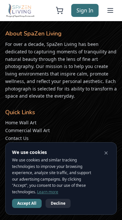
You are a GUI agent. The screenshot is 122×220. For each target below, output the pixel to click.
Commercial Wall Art (27, 130)
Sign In (84, 10)
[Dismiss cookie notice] (106, 153)
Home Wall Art (20, 122)
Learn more (47, 192)
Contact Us (17, 138)
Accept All (26, 203)
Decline (58, 203)
